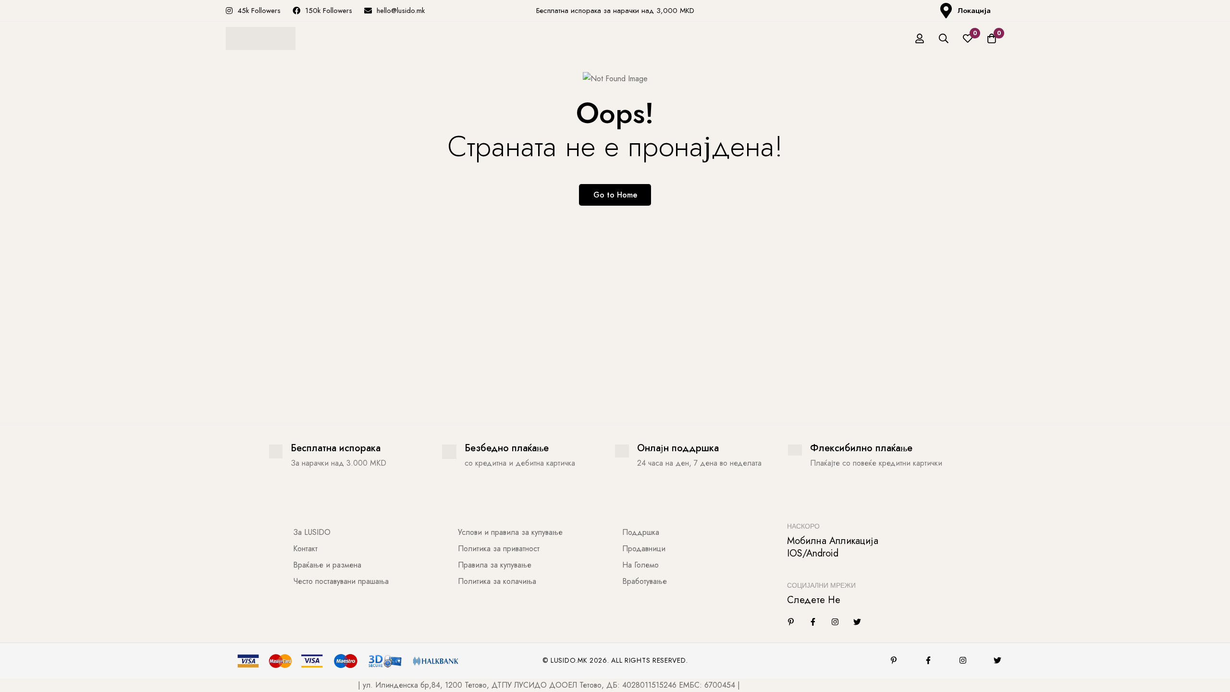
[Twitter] (857, 622)
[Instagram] (835, 622)
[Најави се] (920, 38)
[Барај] (944, 38)
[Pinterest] (893, 660)
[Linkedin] (791, 622)
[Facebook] (813, 622)
